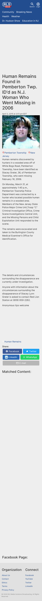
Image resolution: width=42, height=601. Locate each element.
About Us (6, 575)
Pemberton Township (15, 152)
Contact (5, 579)
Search (32, 7)
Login (38, 7)
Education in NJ (30, 20)
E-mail (22, 363)
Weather (15, 16)
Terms (4, 586)
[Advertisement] (21, 50)
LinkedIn (12, 357)
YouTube (29, 579)
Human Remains (12, 341)
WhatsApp (31, 357)
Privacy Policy (8, 590)
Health (5, 16)
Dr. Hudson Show (11, 20)
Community (8, 12)
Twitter (33, 351)
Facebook (13, 351)
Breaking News (24, 12)
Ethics (4, 583)
